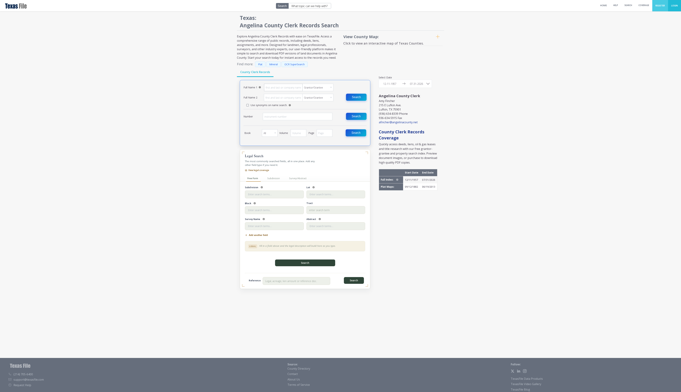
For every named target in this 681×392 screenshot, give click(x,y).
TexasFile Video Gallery (526, 384)
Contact (292, 374)
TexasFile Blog (520, 389)
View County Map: (361, 36)
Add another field (258, 235)
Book (270, 134)
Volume (298, 134)
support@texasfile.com (28, 380)
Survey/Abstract (297, 178)
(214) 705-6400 (23, 374)
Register (660, 5)
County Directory (298, 369)
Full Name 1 (298, 87)
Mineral (273, 64)
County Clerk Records (255, 72)
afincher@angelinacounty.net (398, 122)
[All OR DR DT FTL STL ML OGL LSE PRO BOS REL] (270, 133)
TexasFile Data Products (527, 379)
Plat (260, 64)
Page (324, 134)
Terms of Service (298, 385)
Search (356, 97)
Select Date (385, 77)
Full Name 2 (298, 97)
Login (674, 5)
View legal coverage (258, 170)
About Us (293, 379)
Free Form (252, 178)
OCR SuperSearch (294, 64)
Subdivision (273, 178)
